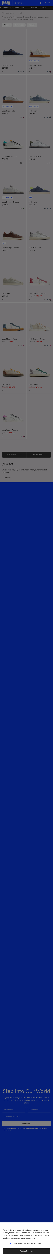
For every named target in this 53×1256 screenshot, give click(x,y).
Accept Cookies (26, 1251)
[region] (26, 1239)
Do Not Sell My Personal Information (26, 1243)
